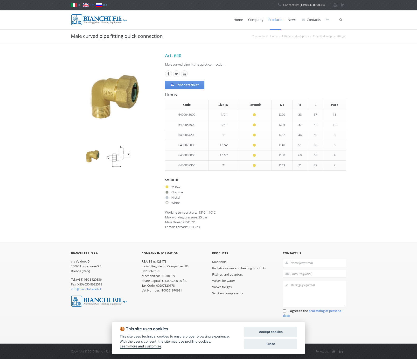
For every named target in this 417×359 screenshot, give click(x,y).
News (292, 19)
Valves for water (223, 280)
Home (238, 19)
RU (104, 5)
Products (275, 19)
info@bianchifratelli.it (86, 289)
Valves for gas (222, 287)
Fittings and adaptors (227, 274)
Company (255, 19)
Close (270, 344)
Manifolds (219, 262)
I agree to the (312, 313)
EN (91, 5)
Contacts (314, 19)
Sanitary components (227, 293)
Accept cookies (271, 332)
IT (78, 5)
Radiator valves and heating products (239, 268)
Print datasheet (187, 85)
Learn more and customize (140, 346)
